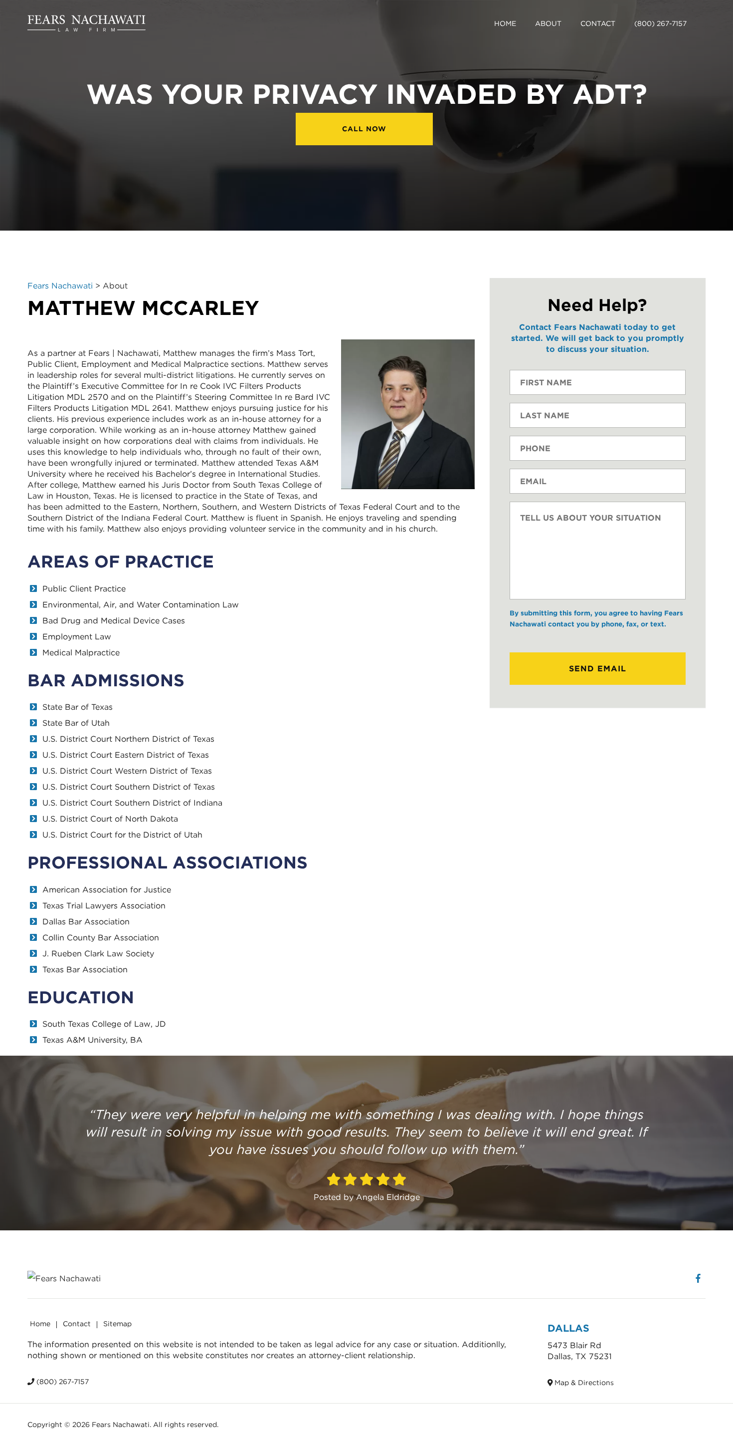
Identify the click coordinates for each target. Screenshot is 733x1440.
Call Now (364, 129)
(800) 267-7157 (660, 23)
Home (505, 23)
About (548, 23)
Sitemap (117, 1324)
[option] (366, 1143)
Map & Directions (583, 1383)
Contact (597, 23)
